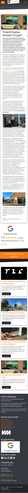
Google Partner (18, 141)
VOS (6, 181)
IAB (10, 166)
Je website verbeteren (6, 424)
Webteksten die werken (7, 422)
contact (20, 240)
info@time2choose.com (7, 479)
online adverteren (20, 69)
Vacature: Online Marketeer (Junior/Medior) (14, 343)
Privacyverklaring (5, 490)
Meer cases (4, 243)
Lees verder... (6, 293)
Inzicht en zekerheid (6, 425)
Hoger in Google (5, 419)
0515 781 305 (10, 474)
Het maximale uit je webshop (8, 427)
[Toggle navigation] (25, 2)
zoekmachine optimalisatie (9, 69)
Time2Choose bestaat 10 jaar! (13, 376)
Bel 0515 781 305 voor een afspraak (14, 255)
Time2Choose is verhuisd (13, 313)
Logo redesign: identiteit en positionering (14, 282)
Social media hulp (5, 428)
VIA (11, 163)
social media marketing (9, 71)
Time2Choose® (12, 487)
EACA (18, 164)
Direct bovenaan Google (7, 421)
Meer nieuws (4, 245)
